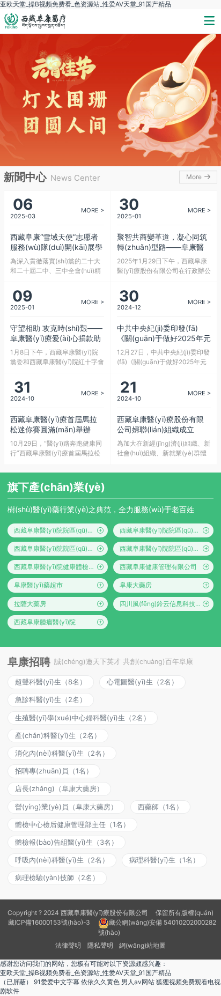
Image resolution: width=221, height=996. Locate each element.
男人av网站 (137, 982)
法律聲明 (68, 945)
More (194, 177)
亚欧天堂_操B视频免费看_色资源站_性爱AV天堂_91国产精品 (85, 4)
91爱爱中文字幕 (56, 982)
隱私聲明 (100, 945)
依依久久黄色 (100, 982)
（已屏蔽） (16, 982)
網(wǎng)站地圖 (142, 945)
